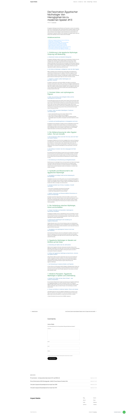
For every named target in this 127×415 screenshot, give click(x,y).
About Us (75, 1)
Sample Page (89, 1)
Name (49, 341)
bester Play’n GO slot (53, 283)
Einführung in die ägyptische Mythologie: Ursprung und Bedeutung (59, 40)
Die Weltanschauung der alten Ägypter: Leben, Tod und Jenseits (58, 42)
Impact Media (33, 1)
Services (95, 1)
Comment (49, 328)
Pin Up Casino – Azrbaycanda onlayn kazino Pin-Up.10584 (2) (45, 378)
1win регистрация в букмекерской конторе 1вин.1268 (43, 384)
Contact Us (80, 1)
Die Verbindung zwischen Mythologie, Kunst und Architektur (58, 44)
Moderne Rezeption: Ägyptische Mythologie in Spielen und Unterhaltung (60, 46)
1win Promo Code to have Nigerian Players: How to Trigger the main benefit (80, 311)
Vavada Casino (35, 311)
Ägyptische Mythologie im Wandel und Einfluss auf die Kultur (58, 45)
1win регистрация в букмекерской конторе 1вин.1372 (43, 387)
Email (49, 346)
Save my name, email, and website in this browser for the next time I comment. (61, 355)
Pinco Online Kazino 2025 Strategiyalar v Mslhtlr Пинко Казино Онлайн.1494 (49, 381)
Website (49, 350)
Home (85, 1)
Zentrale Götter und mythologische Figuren (55, 41)
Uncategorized (54, 22)
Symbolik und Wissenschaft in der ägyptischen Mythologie (57, 43)
